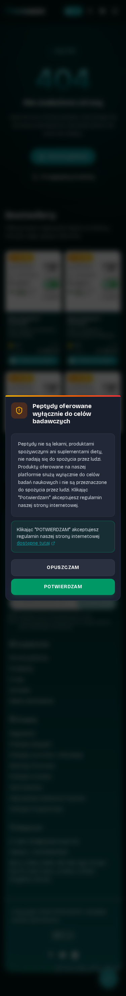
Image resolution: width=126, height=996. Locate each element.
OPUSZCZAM (63, 567)
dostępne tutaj (33, 543)
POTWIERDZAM (63, 587)
